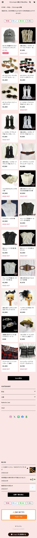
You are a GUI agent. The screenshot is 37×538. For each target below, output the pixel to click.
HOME (3, 7)
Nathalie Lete (5, 402)
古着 (2, 397)
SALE (3, 408)
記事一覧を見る (18, 495)
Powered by (16, 529)
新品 (8, 7)
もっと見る (18, 378)
